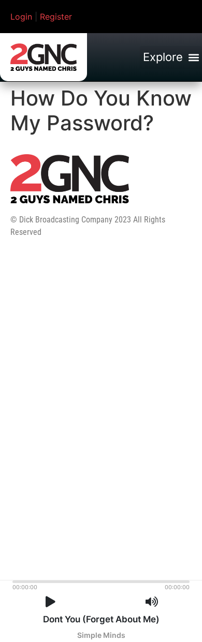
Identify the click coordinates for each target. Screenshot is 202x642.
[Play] (50, 602)
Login (21, 16)
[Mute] (152, 602)
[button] (171, 57)
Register (56, 16)
